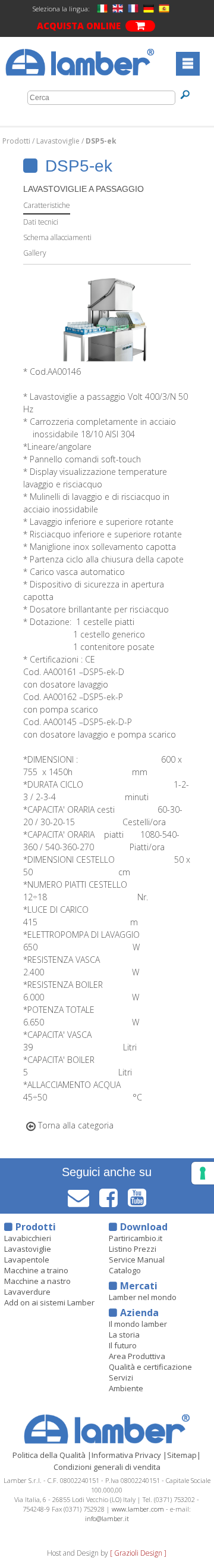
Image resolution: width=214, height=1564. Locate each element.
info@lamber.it (107, 1518)
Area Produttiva (137, 1356)
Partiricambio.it (135, 1238)
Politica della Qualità (49, 1455)
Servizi (121, 1377)
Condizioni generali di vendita (107, 1467)
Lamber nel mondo (143, 1297)
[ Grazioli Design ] (138, 1553)
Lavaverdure (27, 1291)
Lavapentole (26, 1259)
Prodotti (17, 141)
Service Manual (137, 1259)
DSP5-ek (101, 141)
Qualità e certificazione (150, 1366)
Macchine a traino (36, 1270)
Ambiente (126, 1388)
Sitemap (182, 1455)
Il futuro (123, 1345)
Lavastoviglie (58, 141)
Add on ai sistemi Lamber (49, 1302)
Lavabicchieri (27, 1238)
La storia (124, 1334)
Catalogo (125, 1270)
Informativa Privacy (126, 1455)
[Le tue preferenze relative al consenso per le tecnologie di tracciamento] (202, 1173)
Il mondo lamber (138, 1324)
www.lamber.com (138, 1508)
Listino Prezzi (132, 1248)
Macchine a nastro (37, 1281)
